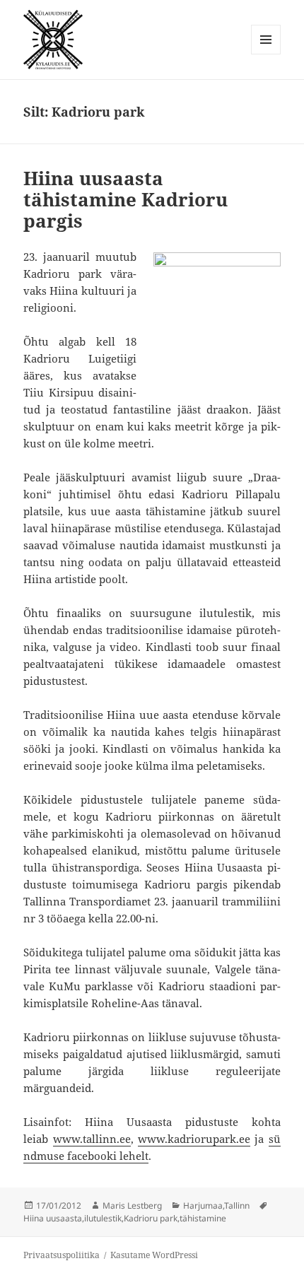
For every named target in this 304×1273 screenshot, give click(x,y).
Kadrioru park (150, 1218)
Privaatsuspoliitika (61, 1255)
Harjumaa (203, 1205)
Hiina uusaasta (52, 1218)
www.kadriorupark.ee (194, 1139)
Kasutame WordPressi (154, 1255)
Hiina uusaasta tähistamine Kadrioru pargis (125, 199)
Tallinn (237, 1205)
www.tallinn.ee (92, 1139)
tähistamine (203, 1218)
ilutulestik (103, 1218)
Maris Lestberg (132, 1205)
